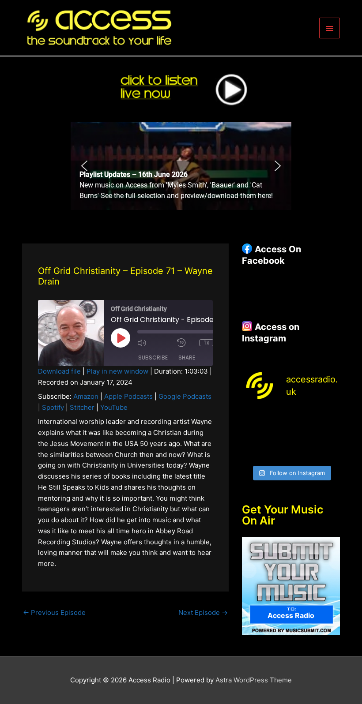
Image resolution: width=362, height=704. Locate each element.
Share (186, 357)
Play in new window (117, 371)
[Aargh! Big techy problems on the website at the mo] (278, 420)
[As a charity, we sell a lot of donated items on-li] (252, 452)
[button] (181, 166)
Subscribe (153, 357)
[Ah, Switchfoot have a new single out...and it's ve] (252, 436)
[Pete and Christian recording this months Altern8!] (303, 420)
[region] (181, 166)
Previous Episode (54, 612)
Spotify (53, 407)
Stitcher (82, 407)
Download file (59, 371)
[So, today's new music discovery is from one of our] (329, 420)
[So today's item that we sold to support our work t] (303, 436)
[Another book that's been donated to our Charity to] (278, 436)
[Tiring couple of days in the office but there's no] (278, 452)
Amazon (85, 396)
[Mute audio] (155, 342)
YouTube (114, 407)
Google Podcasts (184, 396)
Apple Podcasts (128, 396)
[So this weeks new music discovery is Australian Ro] (329, 436)
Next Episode (203, 612)
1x (206, 343)
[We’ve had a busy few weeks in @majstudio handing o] (252, 420)
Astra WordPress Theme (253, 680)
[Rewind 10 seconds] (186, 342)
